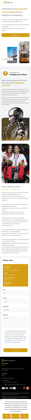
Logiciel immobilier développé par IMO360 (10, 394)
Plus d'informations (24, 416)
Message (5, 315)
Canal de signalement (12, 398)
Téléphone (6, 306)
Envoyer (15, 350)
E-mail (5, 298)
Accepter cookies (6, 416)
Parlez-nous (15, 35)
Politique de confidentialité (12, 342)
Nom (4, 289)
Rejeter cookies (15, 416)
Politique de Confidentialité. (11, 397)
